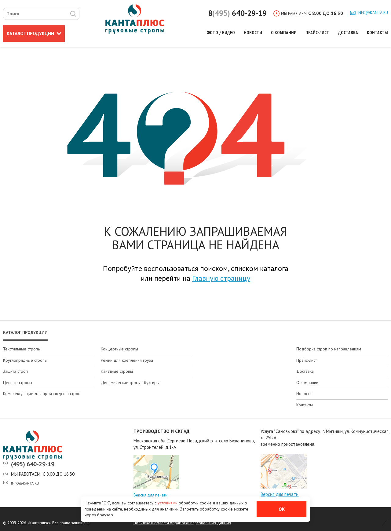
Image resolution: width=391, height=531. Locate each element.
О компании (284, 32)
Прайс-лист (317, 32)
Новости (253, 32)
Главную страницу (221, 278)
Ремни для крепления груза (127, 360)
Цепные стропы (17, 382)
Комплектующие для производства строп (41, 393)
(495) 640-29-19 (32, 464)
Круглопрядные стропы (25, 360)
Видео (228, 32)
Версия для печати (150, 495)
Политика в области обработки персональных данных (182, 523)
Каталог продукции (25, 332)
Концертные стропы (119, 349)
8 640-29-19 (237, 13)
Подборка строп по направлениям (328, 349)
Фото (212, 32)
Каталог (30, 33)
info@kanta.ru (372, 12)
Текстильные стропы (22, 349)
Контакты (377, 32)
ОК (282, 509)
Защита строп (15, 371)
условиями (168, 503)
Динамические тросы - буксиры (130, 382)
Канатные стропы (117, 371)
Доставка (348, 32)
